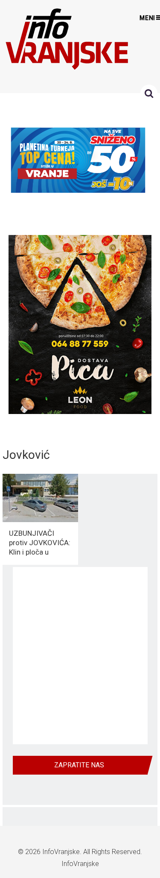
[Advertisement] (80, 656)
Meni (148, 18)
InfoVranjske (61, 852)
